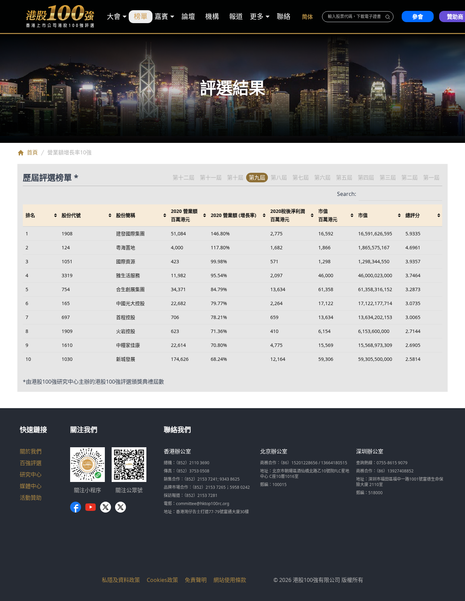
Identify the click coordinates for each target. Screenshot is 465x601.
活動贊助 (31, 497)
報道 (236, 16)
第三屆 (388, 177)
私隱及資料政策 (121, 580)
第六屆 (322, 177)
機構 (212, 16)
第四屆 (366, 177)
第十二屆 (183, 177)
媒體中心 (31, 486)
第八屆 (279, 177)
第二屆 (409, 177)
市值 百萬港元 (327, 215)
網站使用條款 (229, 580)
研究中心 (31, 474)
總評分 (412, 215)
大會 (114, 16)
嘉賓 (161, 16)
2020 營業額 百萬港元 (184, 215)
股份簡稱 (125, 215)
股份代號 (71, 215)
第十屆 (235, 177)
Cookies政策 (162, 580)
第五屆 (344, 177)
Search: (346, 194)
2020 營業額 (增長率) (233, 215)
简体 (307, 16)
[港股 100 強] (60, 16)
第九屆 (257, 177)
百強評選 (31, 463)
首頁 (32, 152)
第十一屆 (211, 177)
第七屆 (300, 177)
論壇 (188, 16)
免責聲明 (196, 580)
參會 (417, 16)
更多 (256, 16)
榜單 (140, 16)
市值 (363, 215)
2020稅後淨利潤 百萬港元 (287, 215)
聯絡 (283, 16)
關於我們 (31, 451)
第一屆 (431, 177)
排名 (30, 215)
